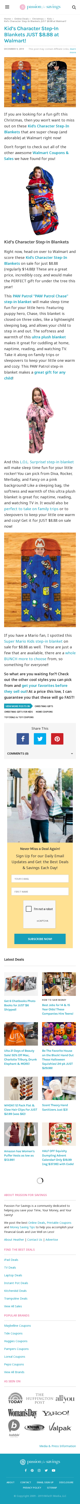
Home (7, 18)
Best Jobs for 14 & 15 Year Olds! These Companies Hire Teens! (57, 1009)
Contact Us (34, 1239)
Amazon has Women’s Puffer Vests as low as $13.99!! (19, 1155)
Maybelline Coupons (17, 1325)
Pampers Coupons (16, 1349)
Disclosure (66, 1482)
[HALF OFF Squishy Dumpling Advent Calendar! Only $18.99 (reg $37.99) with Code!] (59, 1134)
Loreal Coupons (14, 1356)
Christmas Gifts (44, 706)
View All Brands (14, 1372)
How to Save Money (54, 1000)
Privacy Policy (32, 1487)
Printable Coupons (59, 1223)
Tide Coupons (13, 1333)
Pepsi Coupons (14, 1364)
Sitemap (52, 1487)
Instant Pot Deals (16, 1283)
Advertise (52, 1239)
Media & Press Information (57, 1446)
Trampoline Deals (15, 1298)
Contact (25, 1482)
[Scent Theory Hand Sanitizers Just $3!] (59, 1088)
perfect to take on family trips (31, 508)
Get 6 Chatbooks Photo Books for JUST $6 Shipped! (19, 1005)
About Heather (14, 1239)
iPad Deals (11, 1260)
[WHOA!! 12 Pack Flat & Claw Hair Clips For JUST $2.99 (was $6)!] (21, 1088)
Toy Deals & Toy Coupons (19, 717)
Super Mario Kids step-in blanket (33, 641)
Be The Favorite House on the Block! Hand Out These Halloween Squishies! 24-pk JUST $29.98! (58, 1059)
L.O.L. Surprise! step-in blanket (46, 461)
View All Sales (13, 1306)
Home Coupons (44, 711)
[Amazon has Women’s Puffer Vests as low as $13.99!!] (21, 1134)
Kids (49, 18)
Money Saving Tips (22, 1227)
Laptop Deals (13, 1275)
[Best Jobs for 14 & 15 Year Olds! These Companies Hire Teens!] (59, 984)
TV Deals (10, 1267)
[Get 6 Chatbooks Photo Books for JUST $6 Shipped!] (21, 984)
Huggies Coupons (15, 1341)
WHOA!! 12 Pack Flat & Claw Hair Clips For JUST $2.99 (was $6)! (20, 1109)
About (11, 1482)
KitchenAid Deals (15, 1291)
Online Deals (21, 18)
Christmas (38, 18)
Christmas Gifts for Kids (18, 711)
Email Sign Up (45, 1482)
